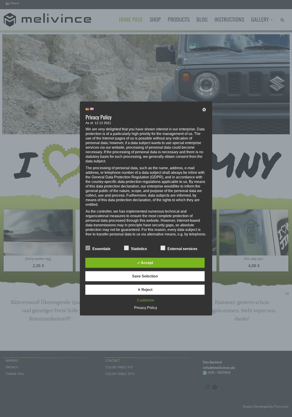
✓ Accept (145, 262)
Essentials (101, 249)
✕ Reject (145, 289)
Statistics (139, 249)
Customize (145, 300)
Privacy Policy (145, 307)
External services (182, 249)
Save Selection (145, 276)
